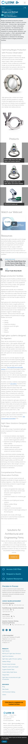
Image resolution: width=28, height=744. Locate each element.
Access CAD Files (13, 569)
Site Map (18, 720)
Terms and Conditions (8, 717)
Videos (4, 694)
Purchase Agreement (8, 720)
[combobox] (14, 7)
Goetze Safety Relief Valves (9, 672)
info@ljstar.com (6, 642)
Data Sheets (5, 689)
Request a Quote (13, 574)
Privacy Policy (13, 715)
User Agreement (7, 718)
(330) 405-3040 (11, 639)
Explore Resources (14, 579)
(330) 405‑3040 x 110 (19, 624)
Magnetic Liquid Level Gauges (10, 667)
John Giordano (6, 609)
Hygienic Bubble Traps (8, 669)
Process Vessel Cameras (8, 664)
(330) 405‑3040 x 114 (18, 605)
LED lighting (13, 383)
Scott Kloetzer (5, 624)
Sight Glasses (5, 651)
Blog (3, 686)
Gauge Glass (5, 674)
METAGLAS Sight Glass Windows (11, 653)
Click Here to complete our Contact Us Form (14, 703)
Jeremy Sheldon (6, 616)
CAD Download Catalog (8, 692)
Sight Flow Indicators (7, 656)
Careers (5, 715)
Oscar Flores (5, 605)
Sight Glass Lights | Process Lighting (12, 659)
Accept (4, 741)
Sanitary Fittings (6, 661)
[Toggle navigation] (25, 2)
